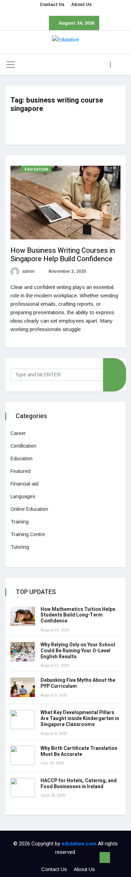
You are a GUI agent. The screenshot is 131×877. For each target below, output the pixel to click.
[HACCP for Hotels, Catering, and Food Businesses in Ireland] (22, 787)
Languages (22, 496)
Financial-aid (24, 484)
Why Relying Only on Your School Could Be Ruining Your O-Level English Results (78, 650)
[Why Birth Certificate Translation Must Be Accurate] (22, 755)
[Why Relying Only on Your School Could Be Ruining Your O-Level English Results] (22, 651)
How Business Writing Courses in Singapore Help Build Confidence (62, 254)
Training (19, 522)
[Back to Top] (105, 857)
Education (36, 169)
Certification (23, 446)
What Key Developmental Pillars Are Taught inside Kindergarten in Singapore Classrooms (80, 718)
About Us (81, 4)
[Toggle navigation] (10, 64)
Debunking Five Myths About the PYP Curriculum (78, 683)
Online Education (29, 509)
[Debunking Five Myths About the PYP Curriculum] (22, 687)
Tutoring (19, 547)
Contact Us (52, 4)
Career (18, 433)
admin (28, 271)
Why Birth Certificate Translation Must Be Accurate (79, 751)
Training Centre (27, 534)
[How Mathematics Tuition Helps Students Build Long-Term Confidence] (22, 616)
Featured (20, 471)
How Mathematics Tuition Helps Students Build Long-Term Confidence (78, 615)
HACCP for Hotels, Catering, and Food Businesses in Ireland (79, 783)
